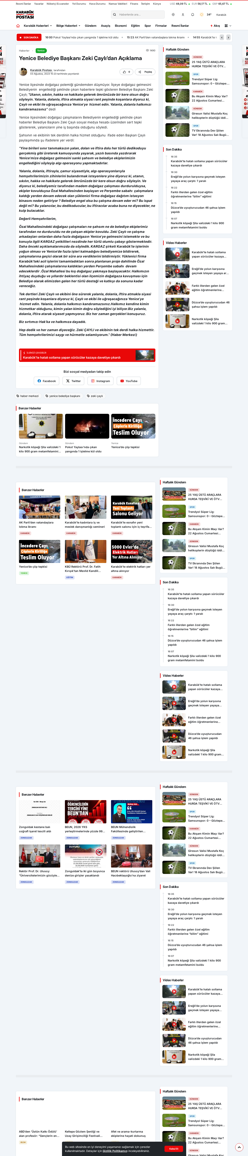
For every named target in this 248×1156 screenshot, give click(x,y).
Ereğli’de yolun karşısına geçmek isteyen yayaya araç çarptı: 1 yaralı (198, 178)
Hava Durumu (97, 3)
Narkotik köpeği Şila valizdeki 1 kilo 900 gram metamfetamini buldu (197, 225)
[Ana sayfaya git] (18, 26)
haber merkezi (29, 396)
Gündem (90, 26)
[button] (183, 14)
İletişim (145, 3)
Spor (148, 26)
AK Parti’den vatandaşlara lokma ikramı (78, 37)
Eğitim (135, 26)
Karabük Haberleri (36, 26)
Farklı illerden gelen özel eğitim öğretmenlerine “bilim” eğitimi (192, 194)
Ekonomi (121, 26)
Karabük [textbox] (221, 14)
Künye (157, 3)
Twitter (76, 381)
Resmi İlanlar (23, 3)
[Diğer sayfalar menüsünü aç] (228, 26)
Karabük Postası (41, 70)
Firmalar (161, 26)
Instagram (103, 381)
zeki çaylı (97, 396)
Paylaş (148, 71)
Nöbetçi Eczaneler (58, 3)
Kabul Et (173, 1148)
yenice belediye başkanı (64, 396)
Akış (217, 26)
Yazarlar (39, 3)
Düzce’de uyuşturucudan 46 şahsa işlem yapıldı (198, 209)
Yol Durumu (79, 3)
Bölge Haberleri (66, 26)
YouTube (131, 381)
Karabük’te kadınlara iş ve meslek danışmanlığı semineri (154, 37)
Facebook (49, 381)
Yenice (41, 50)
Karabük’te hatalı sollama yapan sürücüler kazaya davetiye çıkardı (199, 163)
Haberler (24, 50)
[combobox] (227, 14)
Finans (134, 3)
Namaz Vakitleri (118, 3)
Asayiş (105, 26)
